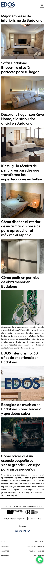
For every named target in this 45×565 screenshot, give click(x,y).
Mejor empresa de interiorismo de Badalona (22, 18)
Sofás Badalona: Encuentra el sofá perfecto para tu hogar (20, 67)
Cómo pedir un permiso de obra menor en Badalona (20, 282)
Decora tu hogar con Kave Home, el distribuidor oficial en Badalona (22, 119)
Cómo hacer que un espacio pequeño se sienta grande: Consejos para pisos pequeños (20, 462)
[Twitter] (28, 531)
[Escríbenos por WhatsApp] (39, 559)
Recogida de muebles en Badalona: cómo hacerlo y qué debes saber (21, 409)
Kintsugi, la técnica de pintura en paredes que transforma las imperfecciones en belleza (22, 172)
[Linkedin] (24, 531)
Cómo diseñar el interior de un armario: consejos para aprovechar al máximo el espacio (21, 228)
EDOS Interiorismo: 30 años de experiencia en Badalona (20, 357)
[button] (42, 5)
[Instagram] (16, 531)
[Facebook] (20, 531)
